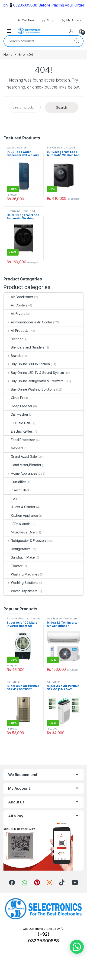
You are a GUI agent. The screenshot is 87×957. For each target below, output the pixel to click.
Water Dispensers (24, 591)
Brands (16, 356)
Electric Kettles (22, 431)
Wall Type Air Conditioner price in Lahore (63, 620)
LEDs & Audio (21, 524)
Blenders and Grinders (28, 347)
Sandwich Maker (23, 557)
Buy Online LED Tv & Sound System (37, 373)
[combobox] (37, 41)
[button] (77, 947)
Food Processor (23, 440)
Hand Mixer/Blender (26, 465)
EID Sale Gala (21, 423)
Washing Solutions (24, 583)
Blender (17, 339)
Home (7, 54)
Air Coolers (19, 305)
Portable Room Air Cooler (23, 618)
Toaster (17, 566)
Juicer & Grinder (23, 507)
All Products (20, 330)
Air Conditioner (22, 297)
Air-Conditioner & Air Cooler (31, 322)
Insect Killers (20, 490)
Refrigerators (21, 549)
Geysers (17, 448)
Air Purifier (13, 681)
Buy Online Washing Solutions (33, 389)
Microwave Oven (24, 532)
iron (13, 498)
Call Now (28, 20)
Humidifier (18, 482)
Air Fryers (18, 314)
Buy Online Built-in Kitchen (30, 364)
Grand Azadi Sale (24, 456)
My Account (75, 20)
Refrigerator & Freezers (29, 541)
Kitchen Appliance (24, 515)
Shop (50, 20)
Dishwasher (19, 414)
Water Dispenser (17, 147)
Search (76, 41)
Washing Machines (25, 574)
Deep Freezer (21, 406)
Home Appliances (24, 473)
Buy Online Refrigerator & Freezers (37, 381)
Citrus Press (20, 398)
